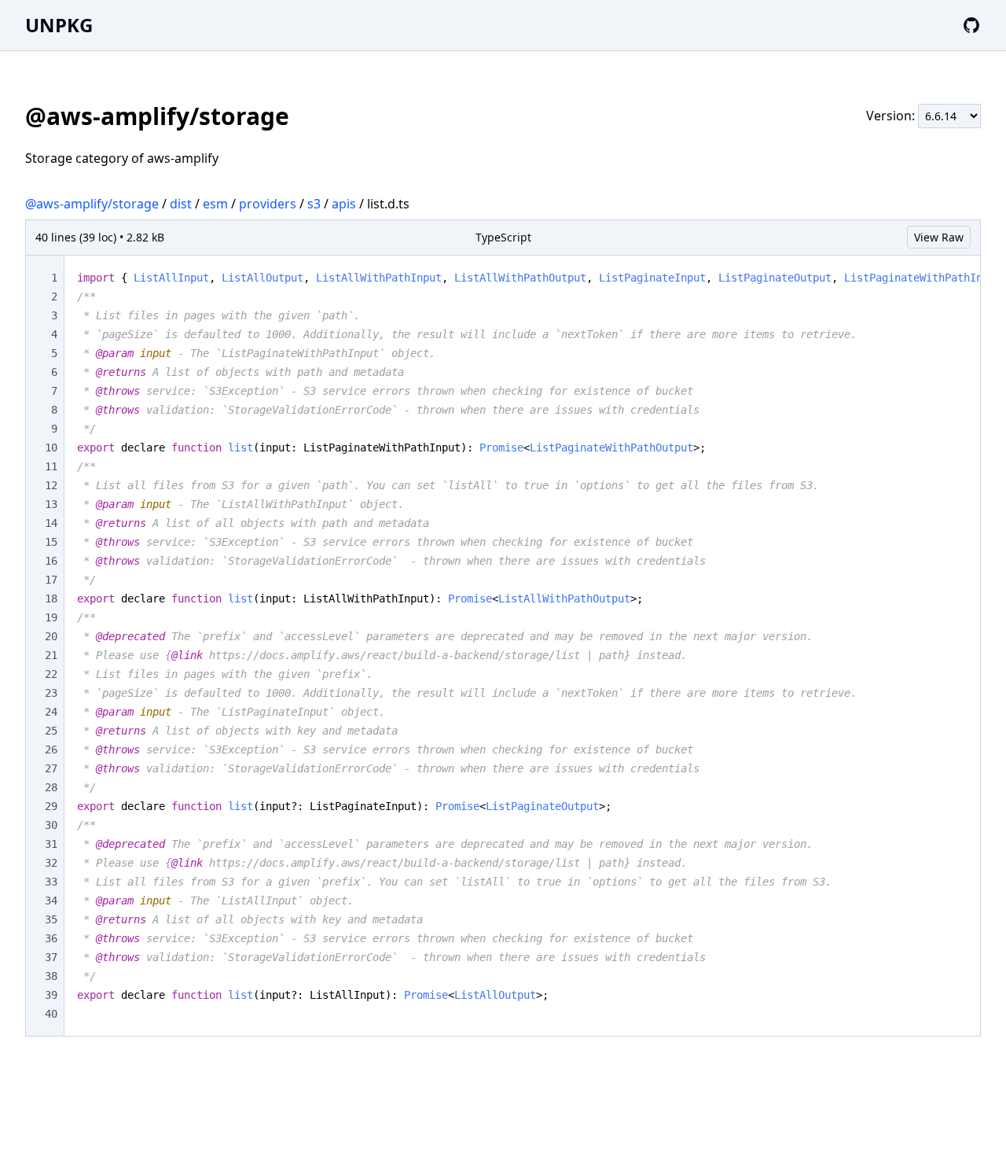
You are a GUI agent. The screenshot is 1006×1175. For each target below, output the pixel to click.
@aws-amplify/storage (92, 203)
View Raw (939, 237)
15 (51, 542)
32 (51, 862)
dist (181, 203)
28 (51, 787)
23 (51, 693)
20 (51, 636)
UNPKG (59, 25)
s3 (314, 203)
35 (51, 919)
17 (51, 579)
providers (267, 203)
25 (51, 730)
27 (51, 768)
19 (51, 617)
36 (51, 938)
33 (51, 881)
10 (51, 447)
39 (51, 995)
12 (51, 485)
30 (51, 825)
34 (51, 900)
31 (51, 844)
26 (51, 749)
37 (51, 957)
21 (51, 655)
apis (344, 203)
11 (51, 466)
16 (51, 560)
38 (51, 976)
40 (51, 1013)
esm (215, 203)
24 (51, 711)
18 (51, 598)
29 (51, 806)
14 (51, 523)
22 (51, 674)
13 (51, 504)
